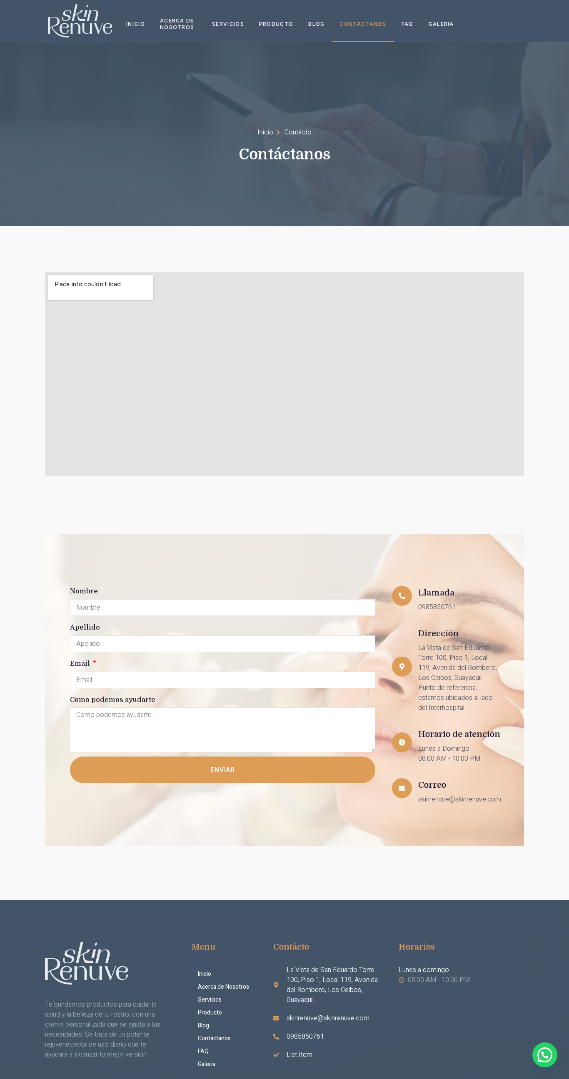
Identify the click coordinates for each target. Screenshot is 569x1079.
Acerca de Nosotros (177, 23)
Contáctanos (362, 24)
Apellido (85, 627)
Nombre (84, 591)
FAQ (408, 24)
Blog (316, 24)
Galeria (441, 24)
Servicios (228, 24)
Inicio (135, 24)
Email (81, 663)
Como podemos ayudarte (112, 700)
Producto (276, 24)
